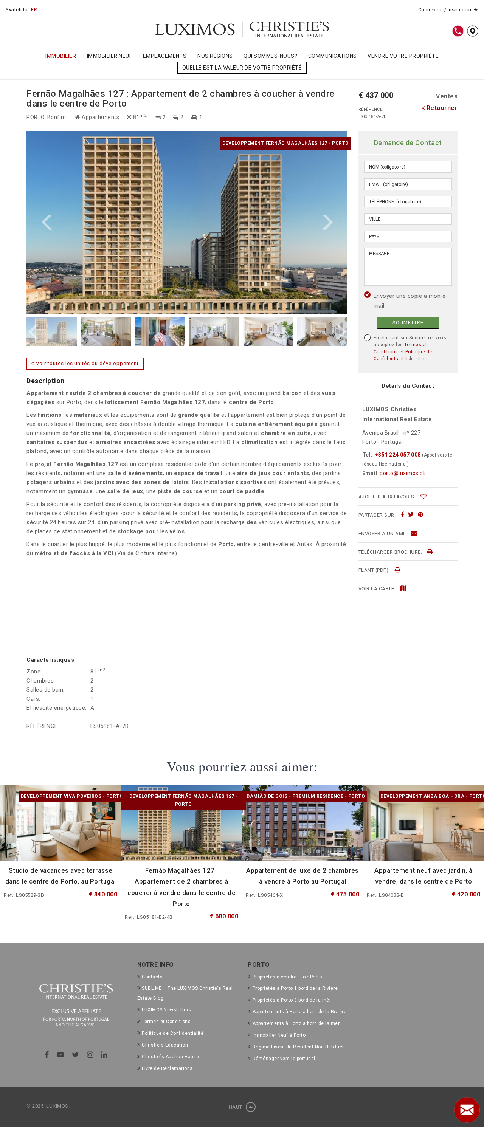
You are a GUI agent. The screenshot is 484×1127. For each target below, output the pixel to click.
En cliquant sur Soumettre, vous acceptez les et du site (410, 348)
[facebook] (403, 514)
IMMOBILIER (60, 56)
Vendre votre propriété (403, 56)
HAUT (236, 1107)
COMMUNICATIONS (332, 56)
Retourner (441, 107)
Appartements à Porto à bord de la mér (296, 1023)
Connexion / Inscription (446, 9)
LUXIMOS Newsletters (166, 1009)
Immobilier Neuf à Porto (279, 1035)
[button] (106, 222)
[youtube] (61, 1054)
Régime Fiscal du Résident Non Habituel (298, 1047)
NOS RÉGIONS (215, 56)
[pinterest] (421, 514)
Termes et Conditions (166, 1021)
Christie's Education (165, 1045)
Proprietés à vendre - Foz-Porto (287, 977)
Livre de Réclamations (167, 1068)
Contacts (152, 977)
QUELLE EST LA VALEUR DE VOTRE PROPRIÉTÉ (242, 68)
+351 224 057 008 (398, 455)
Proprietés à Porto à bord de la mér (292, 1000)
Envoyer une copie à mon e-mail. (411, 301)
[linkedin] (104, 1054)
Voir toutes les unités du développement (86, 363)
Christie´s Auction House (170, 1056)
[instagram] (90, 1054)
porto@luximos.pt (402, 473)
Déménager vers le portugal (284, 1058)
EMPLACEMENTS (165, 56)
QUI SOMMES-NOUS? (270, 56)
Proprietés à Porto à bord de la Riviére (295, 988)
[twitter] (411, 514)
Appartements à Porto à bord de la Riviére (299, 1011)
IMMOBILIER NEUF (109, 56)
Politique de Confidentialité (172, 1033)
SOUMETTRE (408, 322)
